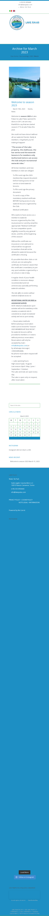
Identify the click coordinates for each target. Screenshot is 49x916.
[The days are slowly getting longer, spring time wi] (23, 617)
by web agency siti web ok (18, 900)
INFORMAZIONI (34, 502)
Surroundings (24, 56)
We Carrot (21, 510)
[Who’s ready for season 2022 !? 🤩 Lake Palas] (23, 686)
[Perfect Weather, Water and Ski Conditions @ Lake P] (23, 825)
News (13, 112)
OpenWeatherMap (33, 900)
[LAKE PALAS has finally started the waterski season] (23, 669)
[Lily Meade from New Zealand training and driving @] (23, 808)
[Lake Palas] (24, 24)
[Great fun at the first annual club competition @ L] (23, 791)
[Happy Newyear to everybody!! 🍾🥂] (23, 652)
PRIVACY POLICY (14, 500)
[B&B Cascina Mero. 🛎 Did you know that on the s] (23, 530)
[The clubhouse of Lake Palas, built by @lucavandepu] (23, 565)
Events (30, 109)
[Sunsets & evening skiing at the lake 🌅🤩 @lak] (23, 704)
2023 (31, 56)
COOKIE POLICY (27, 500)
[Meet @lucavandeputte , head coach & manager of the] (23, 582)
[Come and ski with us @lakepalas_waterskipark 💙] (23, 843)
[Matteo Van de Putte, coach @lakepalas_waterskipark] (23, 860)
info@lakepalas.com (25, 5)
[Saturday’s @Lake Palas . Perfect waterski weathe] (23, 721)
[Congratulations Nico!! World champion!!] (23, 634)
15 (20, 429)
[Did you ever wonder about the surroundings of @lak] (23, 599)
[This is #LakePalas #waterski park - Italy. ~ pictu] (23, 773)
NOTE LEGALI (23, 502)
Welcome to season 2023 (22, 103)
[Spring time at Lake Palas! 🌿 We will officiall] (23, 547)
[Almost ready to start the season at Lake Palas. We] (23, 756)
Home (16, 56)
